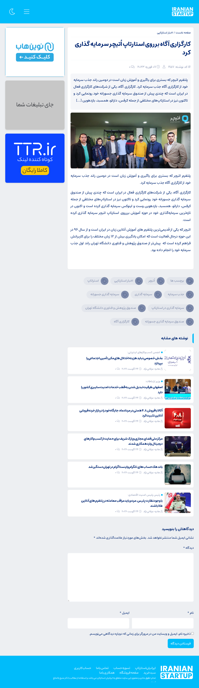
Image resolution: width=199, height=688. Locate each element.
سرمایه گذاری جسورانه (104, 294)
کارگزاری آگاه (121, 321)
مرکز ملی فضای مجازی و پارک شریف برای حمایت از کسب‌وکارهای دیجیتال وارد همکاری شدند (123, 441)
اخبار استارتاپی (165, 32)
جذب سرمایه (176, 294)
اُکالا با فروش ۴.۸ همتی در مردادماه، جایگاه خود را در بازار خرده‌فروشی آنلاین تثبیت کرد (121, 413)
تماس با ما (102, 668)
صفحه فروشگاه (129, 672)
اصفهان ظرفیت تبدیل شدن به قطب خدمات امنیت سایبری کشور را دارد (122, 390)
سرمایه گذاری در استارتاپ (168, 308)
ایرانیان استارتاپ (145, 668)
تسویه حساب (121, 668)
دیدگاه (188, 548)
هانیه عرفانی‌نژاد (151, 369)
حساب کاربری (82, 668)
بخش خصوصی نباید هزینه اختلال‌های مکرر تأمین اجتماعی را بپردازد (124, 361)
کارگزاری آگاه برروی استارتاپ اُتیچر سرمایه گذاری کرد (133, 48)
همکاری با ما (107, 672)
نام (190, 612)
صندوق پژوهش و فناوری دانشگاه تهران (110, 308)
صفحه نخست (183, 32)
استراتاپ (93, 280)
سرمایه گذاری (143, 294)
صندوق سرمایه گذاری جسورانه (164, 321)
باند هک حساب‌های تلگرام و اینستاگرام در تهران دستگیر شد (125, 466)
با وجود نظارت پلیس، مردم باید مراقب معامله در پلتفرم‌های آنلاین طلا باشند (122, 503)
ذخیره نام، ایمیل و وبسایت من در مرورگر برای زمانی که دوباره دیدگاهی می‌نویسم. (140, 633)
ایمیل (124, 612)
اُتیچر (152, 280)
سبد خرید (149, 672)
